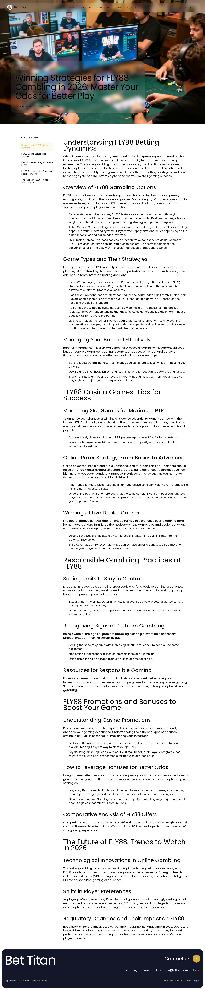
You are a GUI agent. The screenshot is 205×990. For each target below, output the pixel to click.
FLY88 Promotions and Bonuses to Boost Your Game (37, 172)
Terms (188, 980)
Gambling (22, 68)
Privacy (178, 980)
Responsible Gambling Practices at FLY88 (37, 163)
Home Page (132, 970)
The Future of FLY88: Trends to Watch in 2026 (35, 181)
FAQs (158, 970)
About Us (168, 980)
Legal (196, 980)
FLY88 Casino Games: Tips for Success (35, 155)
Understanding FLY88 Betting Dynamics (34, 146)
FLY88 (86, 160)
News (147, 970)
